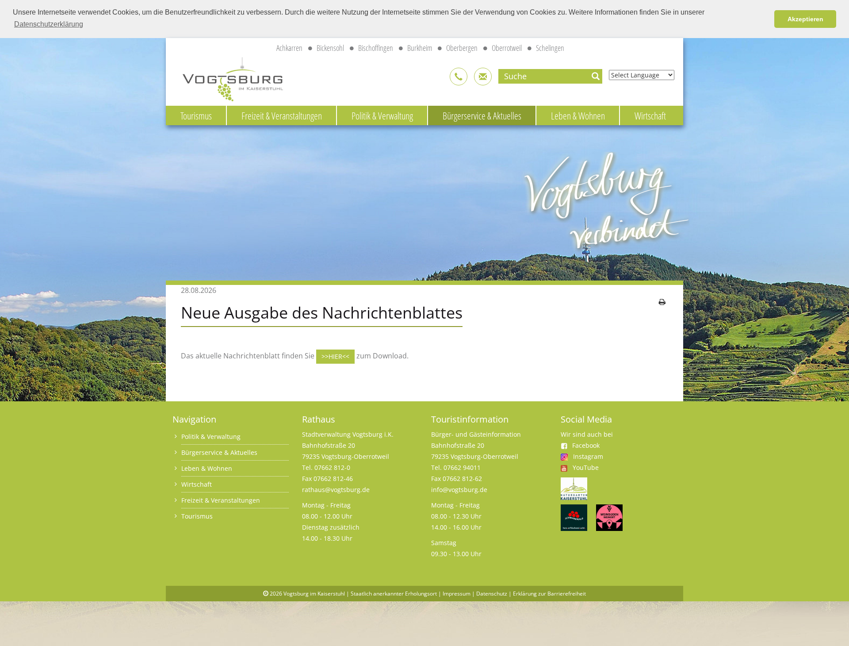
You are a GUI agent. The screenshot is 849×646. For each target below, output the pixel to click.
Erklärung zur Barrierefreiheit (549, 593)
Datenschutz (491, 593)
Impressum (456, 593)
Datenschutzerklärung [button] (48, 24)
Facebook (586, 445)
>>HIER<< (335, 356)
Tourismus (196, 115)
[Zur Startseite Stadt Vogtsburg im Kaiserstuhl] (227, 77)
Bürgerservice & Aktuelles (482, 115)
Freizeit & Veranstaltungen (281, 115)
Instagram (588, 456)
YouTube (586, 467)
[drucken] (662, 301)
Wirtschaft (650, 115)
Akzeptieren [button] (805, 19)
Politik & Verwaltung (382, 115)
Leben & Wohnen (578, 115)
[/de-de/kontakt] (458, 76)
